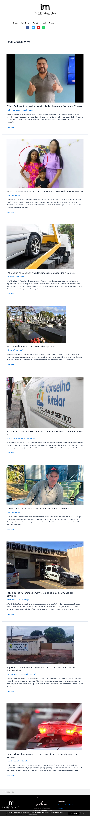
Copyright (60, 808)
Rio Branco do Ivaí (13, 674)
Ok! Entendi (73, 813)
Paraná (35, 23)
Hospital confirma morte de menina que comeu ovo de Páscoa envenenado (45, 191)
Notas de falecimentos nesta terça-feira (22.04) (31, 346)
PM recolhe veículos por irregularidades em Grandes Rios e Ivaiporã (41, 273)
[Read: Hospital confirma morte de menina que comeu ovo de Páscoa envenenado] (45, 163)
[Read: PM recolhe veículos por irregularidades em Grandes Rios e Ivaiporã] (40, 247)
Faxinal (9, 600)
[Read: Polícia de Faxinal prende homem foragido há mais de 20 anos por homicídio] (45, 565)
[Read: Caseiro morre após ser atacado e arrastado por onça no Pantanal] (45, 485)
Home (15, 23)
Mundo (51, 23)
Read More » (11, 127)
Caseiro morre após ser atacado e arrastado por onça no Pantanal (40, 508)
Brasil (44, 23)
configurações (33, 814)
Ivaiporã (9, 761)
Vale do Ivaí (25, 23)
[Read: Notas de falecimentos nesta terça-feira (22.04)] (36, 324)
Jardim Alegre (11, 110)
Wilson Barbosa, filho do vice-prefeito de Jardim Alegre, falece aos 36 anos (44, 106)
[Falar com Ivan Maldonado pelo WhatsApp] (41, 802)
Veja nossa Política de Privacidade (66, 805)
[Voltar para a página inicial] (45, 9)
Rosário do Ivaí (12, 438)
